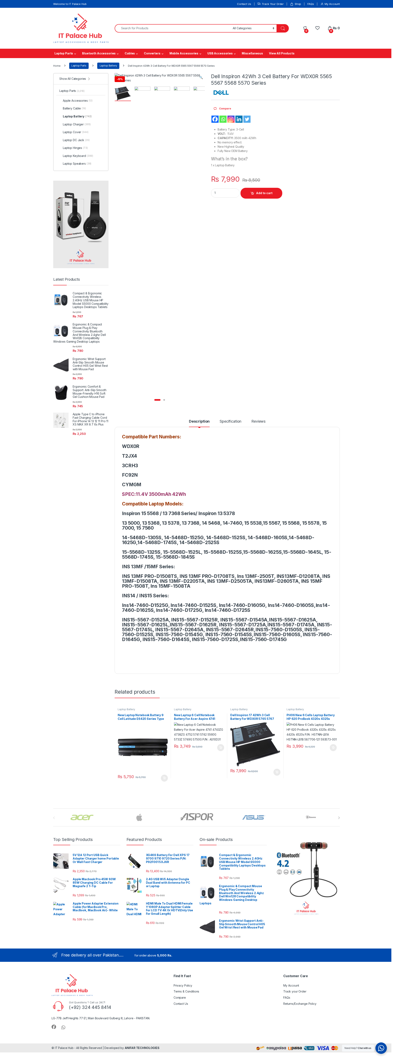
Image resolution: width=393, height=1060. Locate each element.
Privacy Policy (183, 985)
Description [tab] (199, 421)
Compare (180, 997)
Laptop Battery (108, 65)
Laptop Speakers (77, 163)
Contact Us (244, 4)
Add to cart (264, 193)
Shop (298, 4)
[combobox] (172, 28)
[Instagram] (231, 119)
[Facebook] (215, 119)
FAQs (310, 4)
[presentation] (339, 817)
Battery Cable (74, 108)
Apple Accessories (78, 100)
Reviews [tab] (258, 421)
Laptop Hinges (75, 148)
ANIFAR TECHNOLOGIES (142, 1048)
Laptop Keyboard (78, 156)
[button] (201, 77)
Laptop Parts (63, 53)
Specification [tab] (230, 421)
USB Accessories (220, 53)
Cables (130, 53)
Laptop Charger (77, 124)
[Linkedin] (239, 119)
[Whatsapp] (223, 119)
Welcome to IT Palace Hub (70, 4)
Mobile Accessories (183, 53)
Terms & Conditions (186, 991)
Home (56, 65)
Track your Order (294, 991)
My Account (332, 4)
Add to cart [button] (164, 778)
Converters (152, 53)
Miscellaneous (252, 53)
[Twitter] (247, 119)
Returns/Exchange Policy (299, 1003)
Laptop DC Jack (76, 140)
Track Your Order (273, 4)
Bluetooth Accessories (99, 53)
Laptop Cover (75, 132)
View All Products (282, 53)
